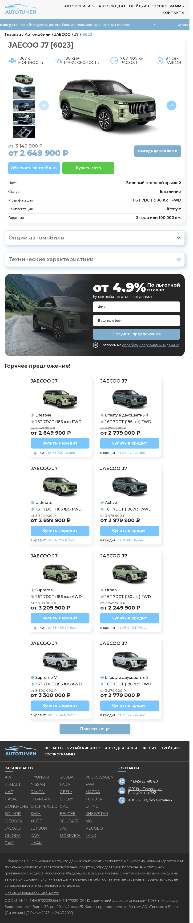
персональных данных (109, 521)
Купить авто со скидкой (94, 531)
